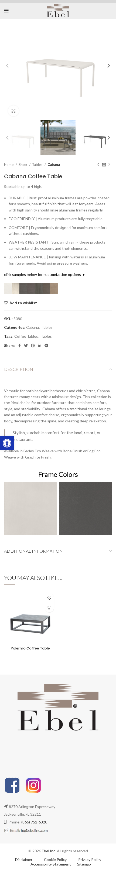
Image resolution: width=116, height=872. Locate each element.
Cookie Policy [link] (55, 859)
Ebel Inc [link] (48, 851)
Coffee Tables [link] (26, 336)
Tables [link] (37, 164)
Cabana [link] (53, 164)
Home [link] (9, 164)
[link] (7, 443)
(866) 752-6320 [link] (34, 822)
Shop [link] (23, 164)
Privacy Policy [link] (89, 859)
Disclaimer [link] (23, 859)
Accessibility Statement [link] (50, 864)
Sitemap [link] (84, 864)
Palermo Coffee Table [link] (30, 648)
